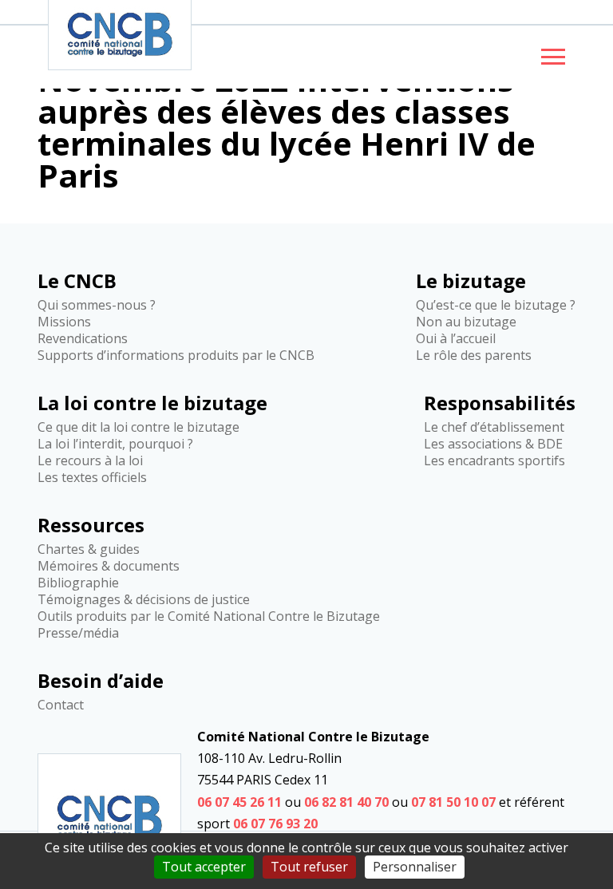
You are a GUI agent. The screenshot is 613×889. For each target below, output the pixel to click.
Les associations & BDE (493, 443)
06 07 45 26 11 (239, 802)
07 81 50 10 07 (453, 802)
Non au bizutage (466, 321)
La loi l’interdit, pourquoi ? (115, 443)
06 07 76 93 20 (275, 823)
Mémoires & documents (109, 566)
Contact (61, 704)
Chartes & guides (89, 549)
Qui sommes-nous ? (97, 305)
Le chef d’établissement (494, 427)
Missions (64, 321)
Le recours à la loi (90, 460)
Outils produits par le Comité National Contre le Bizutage (209, 616)
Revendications (83, 338)
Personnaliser (415, 866)
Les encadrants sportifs (494, 460)
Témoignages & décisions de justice (144, 599)
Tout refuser (309, 866)
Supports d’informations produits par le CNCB (176, 355)
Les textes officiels (92, 477)
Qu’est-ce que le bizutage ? (495, 305)
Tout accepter (204, 866)
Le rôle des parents (474, 355)
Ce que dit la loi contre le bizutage (138, 427)
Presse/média (78, 633)
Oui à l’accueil (456, 338)
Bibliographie (78, 582)
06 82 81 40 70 (346, 802)
